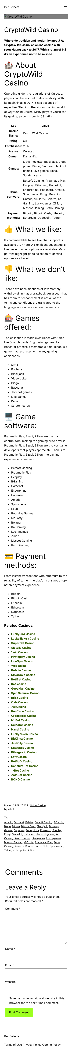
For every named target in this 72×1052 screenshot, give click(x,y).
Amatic (8, 822)
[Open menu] (66, 7)
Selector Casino (22, 725)
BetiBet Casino (21, 679)
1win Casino (19, 652)
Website (10, 982)
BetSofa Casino (21, 761)
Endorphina (32, 830)
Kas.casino (18, 684)
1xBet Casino (20, 770)
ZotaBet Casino (21, 775)
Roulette (19, 846)
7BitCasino (18, 707)
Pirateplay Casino (23, 657)
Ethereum (45, 830)
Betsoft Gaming (44, 822)
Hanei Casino (20, 729)
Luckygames (53, 838)
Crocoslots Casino (24, 715)
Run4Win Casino (22, 711)
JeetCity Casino (22, 743)
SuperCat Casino (22, 643)
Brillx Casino (19, 697)
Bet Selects (11, 7)
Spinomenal (56, 846)
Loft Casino (19, 757)
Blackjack (42, 826)
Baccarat (19, 822)
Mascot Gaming (13, 842)
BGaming (59, 822)
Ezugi (7, 834)
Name (10, 949)
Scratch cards (33, 846)
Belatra (29, 822)
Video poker (20, 850)
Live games (38, 838)
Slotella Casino (21, 647)
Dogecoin (19, 830)
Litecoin (25, 838)
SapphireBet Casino (24, 766)
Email (10, 965)
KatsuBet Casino (22, 747)
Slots (45, 846)
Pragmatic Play (43, 842)
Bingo (7, 826)
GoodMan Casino (23, 688)
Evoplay (57, 830)
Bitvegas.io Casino (24, 752)
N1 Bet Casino (20, 720)
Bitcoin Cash (28, 826)
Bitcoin (16, 826)
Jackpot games (45, 834)
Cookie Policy (51, 1044)
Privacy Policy (32, 1044)
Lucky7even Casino (24, 734)
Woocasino (19, 665)
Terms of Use (13, 1044)
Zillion (31, 850)
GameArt (17, 834)
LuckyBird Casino (23, 634)
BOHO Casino (20, 779)
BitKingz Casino (22, 738)
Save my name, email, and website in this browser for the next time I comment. (36, 1001)
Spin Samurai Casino (25, 693)
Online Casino (38, 805)
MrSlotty (29, 842)
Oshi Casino (19, 702)
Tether (7, 850)
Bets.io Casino (21, 670)
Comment (12, 908)
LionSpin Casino (22, 661)
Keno (17, 838)
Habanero (29, 834)
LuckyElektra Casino (25, 638)
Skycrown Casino (23, 675)
